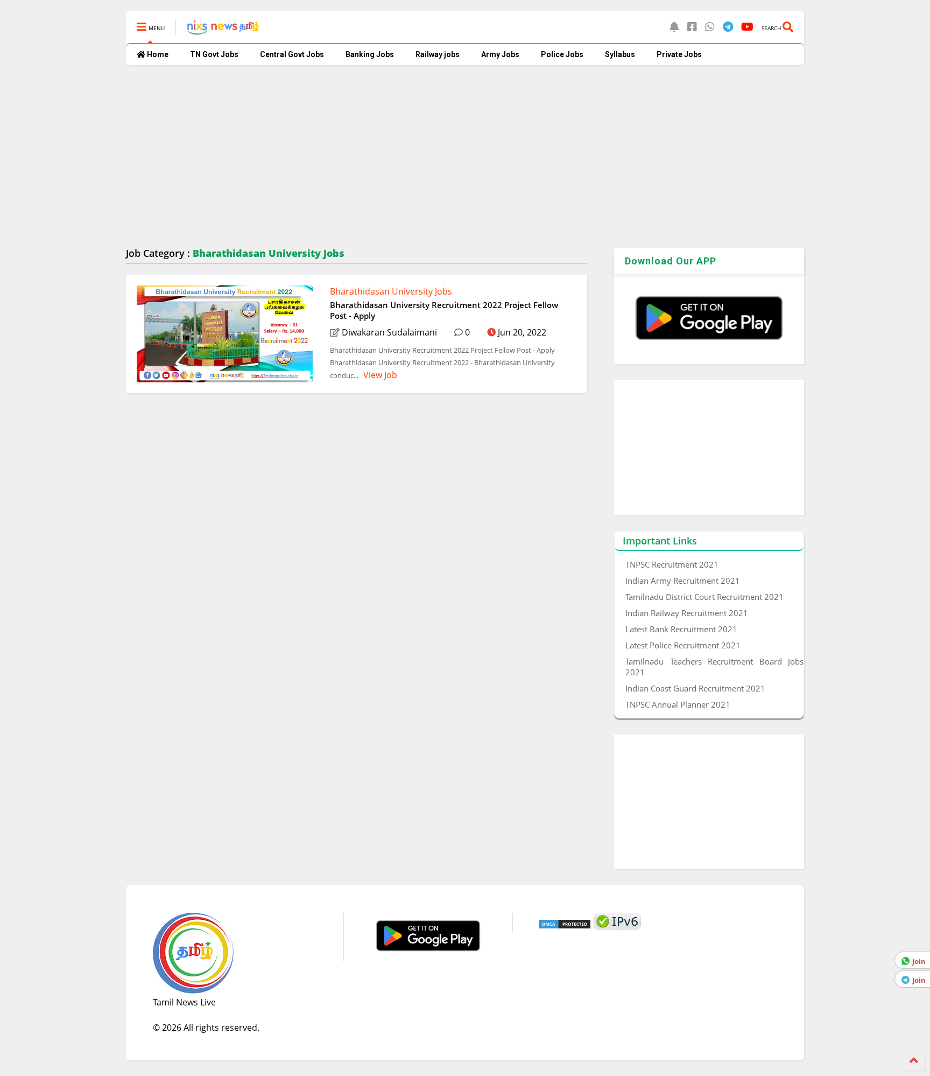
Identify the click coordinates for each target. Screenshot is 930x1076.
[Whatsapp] (710, 26)
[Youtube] (747, 26)
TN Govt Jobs (214, 54)
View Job (379, 375)
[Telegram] (728, 26)
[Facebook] (692, 26)
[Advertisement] (449, 156)
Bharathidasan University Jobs (391, 291)
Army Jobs (500, 54)
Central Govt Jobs (292, 54)
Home (156, 54)
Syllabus (620, 54)
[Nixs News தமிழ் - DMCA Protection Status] (564, 926)
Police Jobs (562, 54)
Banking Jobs (370, 54)
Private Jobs (679, 54)
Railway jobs (437, 54)
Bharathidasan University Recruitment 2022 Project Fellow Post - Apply (444, 310)
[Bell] (674, 26)
